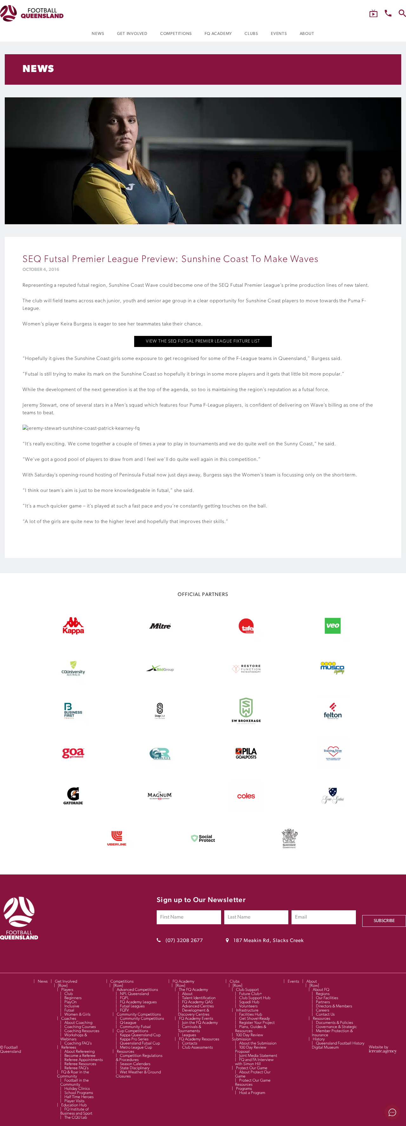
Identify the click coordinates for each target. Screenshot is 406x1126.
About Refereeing (79, 1052)
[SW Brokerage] (246, 725)
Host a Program (252, 1093)
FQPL (124, 998)
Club (68, 994)
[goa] (73, 767)
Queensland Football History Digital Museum (338, 1045)
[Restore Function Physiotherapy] (246, 682)
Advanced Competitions (137, 990)
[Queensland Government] (289, 852)
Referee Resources (80, 1064)
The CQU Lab (75, 1118)
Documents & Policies (334, 1023)
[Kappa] (73, 633)
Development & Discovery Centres (193, 1012)
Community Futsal (135, 1027)
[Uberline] (117, 852)
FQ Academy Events (196, 1019)
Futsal (69, 1010)
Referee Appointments (83, 1060)
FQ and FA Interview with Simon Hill (254, 1062)
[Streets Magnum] (160, 810)
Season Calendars (135, 1064)
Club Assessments (197, 1047)
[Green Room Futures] (160, 767)
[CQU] (73, 682)
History (319, 1039)
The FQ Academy (193, 990)
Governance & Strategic (336, 1027)
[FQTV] (373, 13)
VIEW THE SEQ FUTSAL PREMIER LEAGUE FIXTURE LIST (203, 341)
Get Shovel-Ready (254, 1019)
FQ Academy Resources (199, 1039)
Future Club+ (250, 994)
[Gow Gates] (333, 810)
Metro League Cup (136, 1047)
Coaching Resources (81, 1031)
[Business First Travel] (73, 725)
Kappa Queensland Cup (140, 1035)
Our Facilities (327, 998)
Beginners (73, 998)
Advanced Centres (198, 1006)
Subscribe (384, 921)
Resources (125, 1052)
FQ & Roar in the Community (73, 1074)
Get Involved (66, 981)
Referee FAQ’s (76, 1068)
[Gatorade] (73, 810)
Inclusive (71, 1006)
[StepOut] (160, 725)
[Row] (62, 986)
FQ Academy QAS (197, 1002)
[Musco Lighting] (333, 682)
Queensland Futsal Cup (140, 1043)
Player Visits (74, 1101)
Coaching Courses (80, 1027)
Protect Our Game (251, 1068)
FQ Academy (183, 981)
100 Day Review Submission (247, 1037)
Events (293, 981)
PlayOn (70, 1002)
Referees (68, 1047)
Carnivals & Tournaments (189, 1029)
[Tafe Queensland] (246, 640)
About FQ (321, 990)
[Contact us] (388, 13)
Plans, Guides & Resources (250, 1029)
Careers (322, 1010)
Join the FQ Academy (200, 1023)
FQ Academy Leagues (138, 1002)
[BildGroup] (160, 682)
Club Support (247, 990)
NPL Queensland (134, 994)
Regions (323, 994)
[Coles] (246, 810)
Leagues (189, 1035)
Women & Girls (77, 1014)
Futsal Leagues (132, 1006)
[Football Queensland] (31, 13)
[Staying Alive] (333, 767)
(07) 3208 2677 (184, 940)
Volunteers (248, 1006)
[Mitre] (160, 640)
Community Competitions (139, 1014)
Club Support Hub (254, 998)
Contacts (189, 1043)
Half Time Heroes (79, 1097)
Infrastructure (247, 1010)
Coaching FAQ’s (78, 1043)
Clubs (234, 981)
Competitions (122, 981)
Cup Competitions (132, 1031)
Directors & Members (334, 1006)
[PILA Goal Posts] (246, 767)
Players (67, 990)
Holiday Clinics (77, 1089)
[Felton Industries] (333, 725)
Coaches (68, 1019)
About (187, 994)
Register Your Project (257, 1023)
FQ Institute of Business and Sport (76, 1111)
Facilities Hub (250, 1014)
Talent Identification (199, 998)
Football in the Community (74, 1082)
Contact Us (325, 1014)
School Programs (78, 1093)
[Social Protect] (203, 852)
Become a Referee (79, 1056)
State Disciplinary (134, 1068)
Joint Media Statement (258, 1056)
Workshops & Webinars (73, 1037)
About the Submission (258, 1043)
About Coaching (78, 1023)
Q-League (128, 1023)
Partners (323, 1002)
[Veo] (333, 640)
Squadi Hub (249, 1002)
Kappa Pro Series (134, 1039)
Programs (244, 1089)
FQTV (124, 1010)
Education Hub (74, 1105)
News (43, 981)
